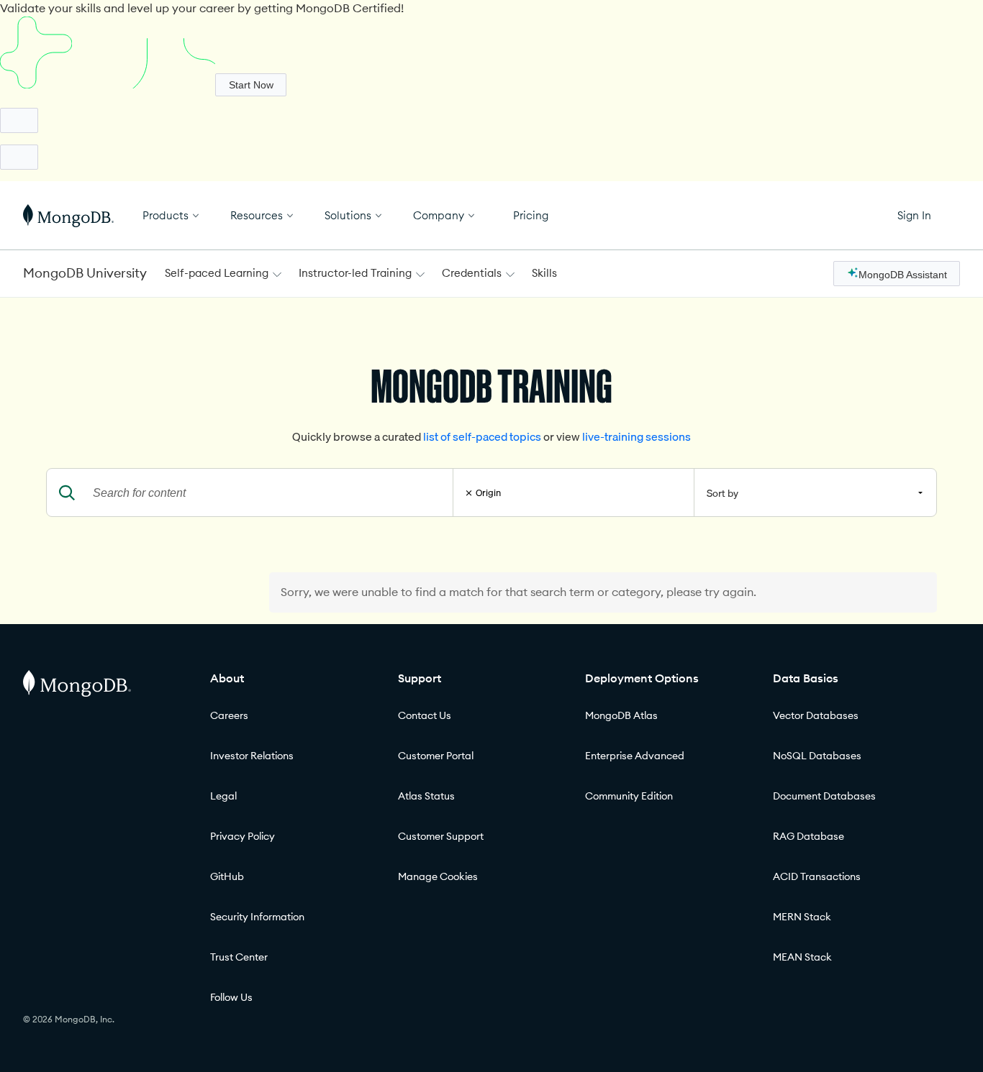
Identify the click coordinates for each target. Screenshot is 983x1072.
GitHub (227, 876)
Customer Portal (436, 755)
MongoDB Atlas (621, 715)
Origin (488, 492)
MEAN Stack (802, 956)
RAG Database (808, 836)
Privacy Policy (242, 836)
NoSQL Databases (817, 755)
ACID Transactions (817, 876)
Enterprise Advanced (634, 755)
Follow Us (231, 997)
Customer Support (441, 836)
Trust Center (239, 956)
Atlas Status (426, 795)
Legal (223, 795)
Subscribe (251, 85)
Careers (229, 715)
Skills (544, 273)
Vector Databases (816, 715)
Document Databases (824, 795)
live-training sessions (636, 436)
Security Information (257, 916)
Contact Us (424, 715)
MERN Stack (802, 916)
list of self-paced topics (483, 436)
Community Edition (629, 795)
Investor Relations (252, 755)
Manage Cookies (438, 876)
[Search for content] (67, 492)
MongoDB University (85, 273)
